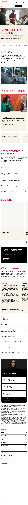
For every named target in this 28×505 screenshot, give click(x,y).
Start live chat (9, 387)
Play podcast (5, 140)
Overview (4, 45)
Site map (3, 466)
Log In (17, 2)
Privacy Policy (4, 472)
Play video (3, 62)
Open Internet (4, 491)
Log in (16, 398)
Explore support (7, 400)
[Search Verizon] (20, 2)
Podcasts (11, 45)
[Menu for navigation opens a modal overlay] (26, 2)
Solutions (25, 45)
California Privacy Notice (6, 475)
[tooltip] (18, 304)
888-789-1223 (10, 380)
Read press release (14, 309)
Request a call (9, 394)
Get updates (6, 259)
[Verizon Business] (4, 2)
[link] (21, 242)
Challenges (17, 45)
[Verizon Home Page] (4, 464)
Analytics (3, 494)
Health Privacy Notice (5, 478)
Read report (5, 309)
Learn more (6, 236)
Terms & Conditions (5, 469)
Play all (3, 127)
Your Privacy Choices (5, 481)
